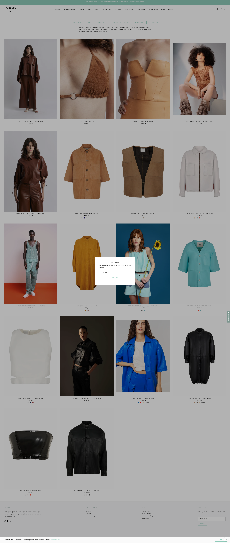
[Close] (132, 259)
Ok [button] (221, 539)
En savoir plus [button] (55, 539)
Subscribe (115, 277)
